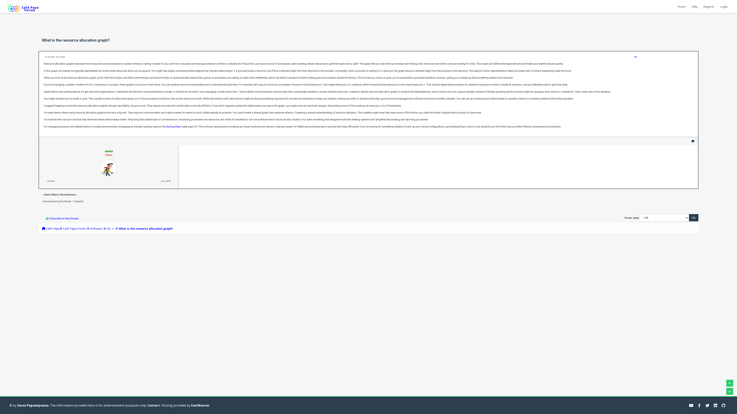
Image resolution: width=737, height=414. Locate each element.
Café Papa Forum (74, 228)
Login (724, 6)
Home (682, 6)
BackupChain (173, 126)
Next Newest (67, 194)
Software (96, 228)
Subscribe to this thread (64, 218)
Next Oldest (51, 194)
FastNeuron (200, 405)
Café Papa (52, 228)
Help (694, 6)
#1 (636, 57)
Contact (153, 405)
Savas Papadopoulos (33, 405)
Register (708, 6)
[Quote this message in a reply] (693, 141)
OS (109, 228)
